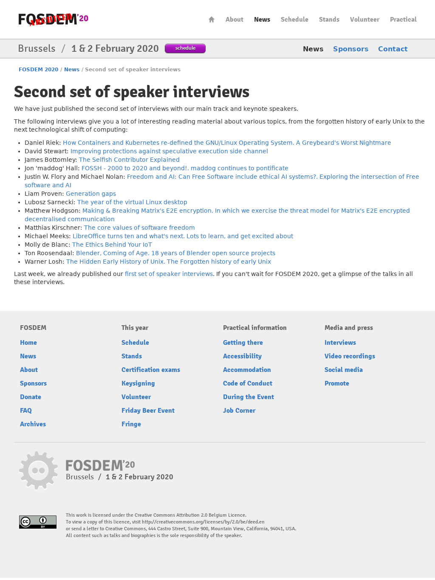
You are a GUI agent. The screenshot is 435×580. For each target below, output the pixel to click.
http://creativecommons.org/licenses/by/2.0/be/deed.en (203, 522)
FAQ (26, 410)
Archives (33, 424)
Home (211, 19)
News (262, 19)
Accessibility (242, 356)
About (234, 19)
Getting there (243, 342)
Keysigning (138, 383)
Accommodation (247, 370)
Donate (30, 397)
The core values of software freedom (139, 227)
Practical (403, 19)
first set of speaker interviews (169, 273)
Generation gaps (91, 193)
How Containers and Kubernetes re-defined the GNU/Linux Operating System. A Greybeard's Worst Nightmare (227, 142)
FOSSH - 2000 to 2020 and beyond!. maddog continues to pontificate (185, 168)
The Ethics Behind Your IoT (112, 244)
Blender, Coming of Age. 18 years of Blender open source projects (175, 253)
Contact (393, 49)
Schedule (294, 19)
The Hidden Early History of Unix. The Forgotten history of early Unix (168, 261)
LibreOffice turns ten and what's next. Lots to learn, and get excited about (183, 236)
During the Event (248, 397)
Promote (337, 383)
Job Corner (239, 410)
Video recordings (350, 356)
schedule (185, 48)
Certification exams (150, 370)
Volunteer (364, 19)
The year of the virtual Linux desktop (132, 202)
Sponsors (351, 49)
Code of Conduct (247, 383)
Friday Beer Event (148, 410)
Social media (344, 370)
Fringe (131, 424)
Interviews (340, 342)
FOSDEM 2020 (38, 70)
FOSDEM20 (53, 19)
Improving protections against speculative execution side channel (169, 151)
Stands (329, 19)
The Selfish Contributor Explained (129, 159)
